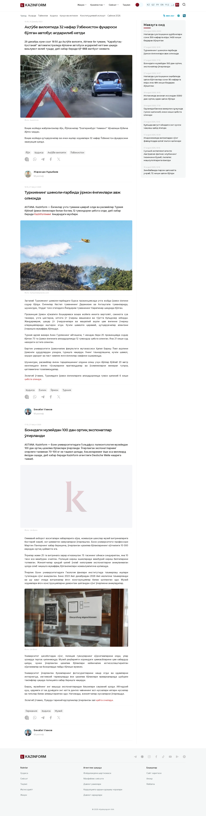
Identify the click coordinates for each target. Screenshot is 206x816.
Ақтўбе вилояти (57, 152)
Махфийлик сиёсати (93, 778)
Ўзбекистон (77, 152)
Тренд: (23, 16)
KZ (148, 4)
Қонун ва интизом (69, 15)
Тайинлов (43, 15)
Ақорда (32, 15)
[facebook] (156, 756)
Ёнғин (42, 390)
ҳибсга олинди (33, 379)
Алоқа (149, 778)
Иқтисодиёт (26, 789)
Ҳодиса (53, 15)
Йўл (28, 152)
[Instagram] (27, 159)
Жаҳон (23, 795)
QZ (153, 4)
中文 (167, 4)
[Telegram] (42, 159)
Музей (58, 711)
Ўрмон (54, 390)
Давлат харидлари (92, 795)
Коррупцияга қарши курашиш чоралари (102, 789)
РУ (157, 4)
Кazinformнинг (43, 214)
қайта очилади (104, 700)
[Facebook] (50, 159)
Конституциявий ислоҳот (92, 15)
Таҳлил (126, 5)
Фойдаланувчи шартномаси (97, 773)
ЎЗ (177, 4)
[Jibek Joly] (169, 15)
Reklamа (150, 784)
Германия (31, 711)
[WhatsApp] (35, 159)
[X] (58, 159)
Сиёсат (24, 778)
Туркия (67, 390)
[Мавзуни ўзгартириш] (139, 5)
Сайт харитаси (153, 773)
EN (162, 4)
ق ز (172, 4)
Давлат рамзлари (92, 784)
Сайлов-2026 (113, 15)
